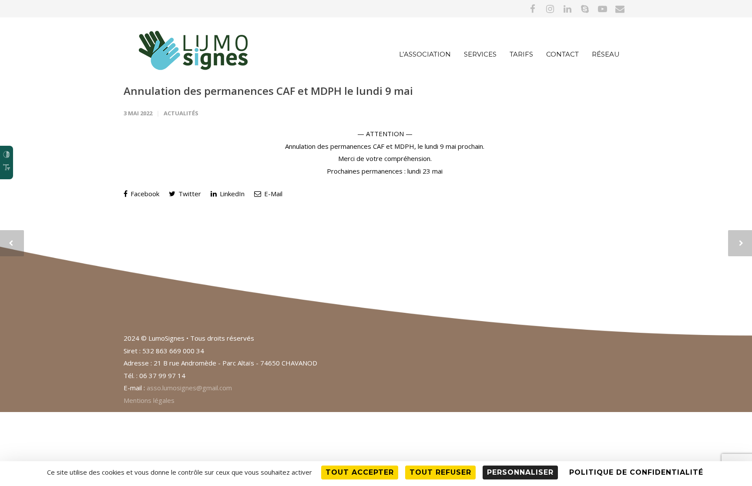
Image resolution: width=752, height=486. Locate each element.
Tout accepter (360, 472)
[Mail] (619, 8)
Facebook (144, 193)
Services (480, 54)
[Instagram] (550, 8)
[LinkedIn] (567, 8)
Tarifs (521, 54)
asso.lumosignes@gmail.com (189, 387)
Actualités (181, 113)
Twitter (189, 193)
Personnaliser (520, 472)
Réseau (606, 54)
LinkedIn (231, 193)
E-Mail (272, 193)
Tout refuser (440, 472)
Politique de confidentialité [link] (636, 472)
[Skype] (585, 8)
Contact (562, 54)
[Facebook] (532, 8)
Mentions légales (149, 400)
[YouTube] (602, 8)
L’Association (425, 54)
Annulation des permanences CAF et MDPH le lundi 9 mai (268, 91)
